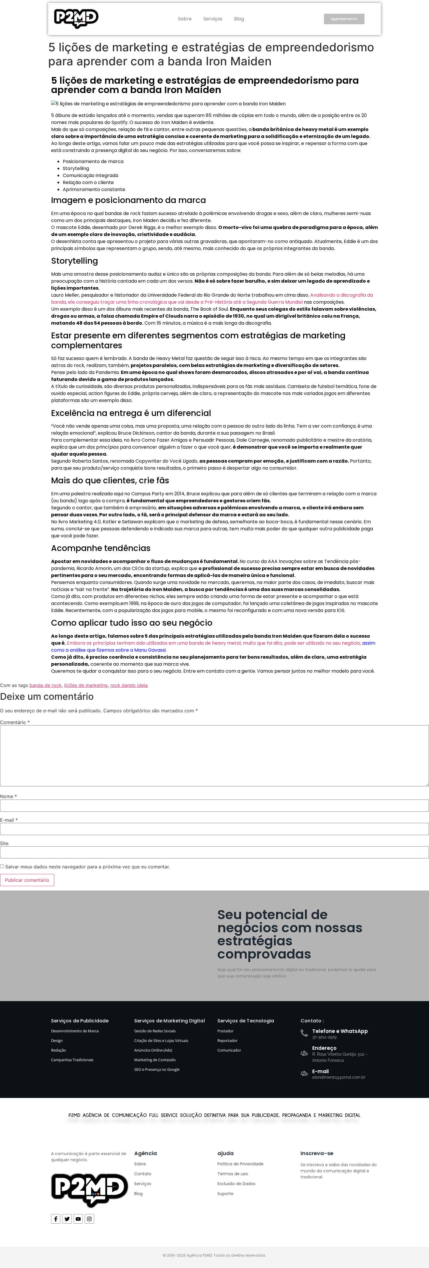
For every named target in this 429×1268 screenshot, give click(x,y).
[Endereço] (304, 1053)
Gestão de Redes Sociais (155, 1030)
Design (57, 1040)
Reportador (227, 1040)
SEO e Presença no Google (156, 1069)
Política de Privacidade (240, 1164)
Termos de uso (232, 1174)
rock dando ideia (129, 685)
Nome (8, 796)
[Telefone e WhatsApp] (304, 1033)
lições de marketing (86, 685)
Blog (239, 18)
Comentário (15, 722)
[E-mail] (304, 1073)
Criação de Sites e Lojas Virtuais (161, 1040)
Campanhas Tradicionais (72, 1059)
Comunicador (229, 1050)
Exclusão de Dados (236, 1184)
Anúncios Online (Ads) (153, 1050)
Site (4, 843)
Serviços (212, 18)
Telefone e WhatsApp (340, 1031)
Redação (58, 1050)
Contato (142, 1174)
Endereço (324, 1048)
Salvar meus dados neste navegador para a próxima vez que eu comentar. (87, 866)
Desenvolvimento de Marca (75, 1030)
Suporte (225, 1194)
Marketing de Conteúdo (155, 1059)
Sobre (185, 18)
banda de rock (45, 685)
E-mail (9, 820)
